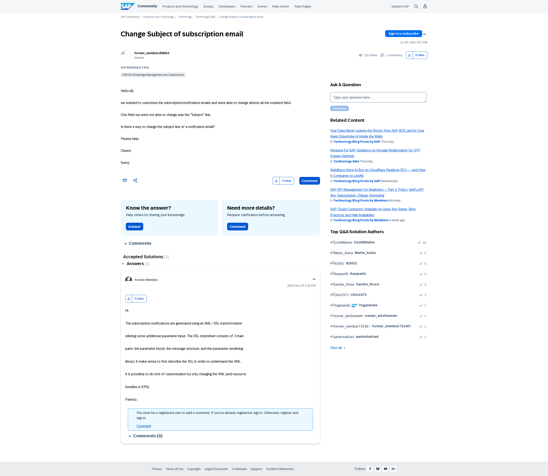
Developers (227, 6)
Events (262, 6)
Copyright (194, 469)
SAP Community (130, 17)
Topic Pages (302, 6)
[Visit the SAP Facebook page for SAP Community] (370, 468)
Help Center (280, 6)
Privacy (157, 469)
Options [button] (424, 34)
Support (256, 469)
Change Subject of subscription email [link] (241, 17)
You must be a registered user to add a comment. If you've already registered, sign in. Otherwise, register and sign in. (217, 415)
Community (147, 6)
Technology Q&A (205, 17)
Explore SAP (400, 6)
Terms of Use (174, 469)
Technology (185, 17)
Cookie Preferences (280, 469)
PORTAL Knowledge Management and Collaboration (153, 74)
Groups (208, 6)
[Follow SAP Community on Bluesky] (378, 468)
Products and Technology (180, 6)
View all (336, 348)
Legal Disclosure (216, 469)
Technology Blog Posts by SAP (356, 141)
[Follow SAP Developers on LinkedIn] (393, 468)
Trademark (239, 469)
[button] (409, 55)
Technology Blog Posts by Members (361, 200)
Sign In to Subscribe (404, 33)
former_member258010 (151, 53)
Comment (310, 181)
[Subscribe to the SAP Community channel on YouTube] (385, 468)
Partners (247, 6)
